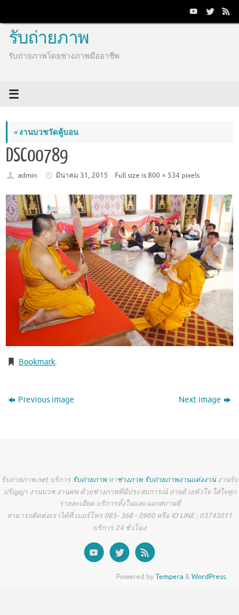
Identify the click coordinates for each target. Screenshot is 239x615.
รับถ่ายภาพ (49, 38)
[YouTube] (192, 11)
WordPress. (209, 576)
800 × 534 (164, 175)
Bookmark (37, 362)
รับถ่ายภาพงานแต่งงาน (180, 479)
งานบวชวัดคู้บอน (45, 132)
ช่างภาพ (130, 479)
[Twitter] (209, 11)
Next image (200, 400)
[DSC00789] (119, 271)
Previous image (46, 400)
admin (27, 175)
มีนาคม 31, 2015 (82, 175)
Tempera (169, 576)
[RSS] (225, 11)
